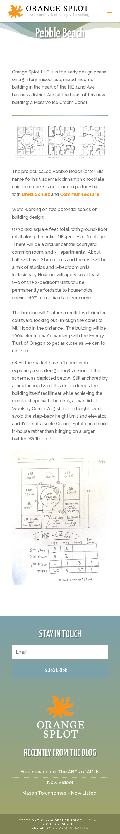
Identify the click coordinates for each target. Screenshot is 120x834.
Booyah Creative (70, 827)
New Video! (60, 782)
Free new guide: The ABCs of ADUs (60, 771)
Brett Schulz (36, 194)
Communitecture (79, 194)
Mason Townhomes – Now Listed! (60, 793)
